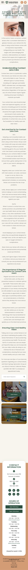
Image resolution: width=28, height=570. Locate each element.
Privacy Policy (20, 561)
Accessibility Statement (9, 561)
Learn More (14, 394)
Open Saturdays (14, 511)
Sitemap (14, 563)
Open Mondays (14, 507)
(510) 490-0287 (14, 481)
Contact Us (14, 416)
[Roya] (14, 567)
